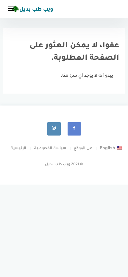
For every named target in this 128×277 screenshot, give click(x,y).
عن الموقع (83, 148)
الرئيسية (18, 148)
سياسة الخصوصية (50, 148)
